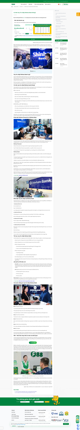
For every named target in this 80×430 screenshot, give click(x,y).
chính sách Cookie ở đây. (21, 424)
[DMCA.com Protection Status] (66, 413)
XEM (47, 401)
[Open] (28, 401)
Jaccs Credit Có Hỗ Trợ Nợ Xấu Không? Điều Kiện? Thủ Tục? (25, 392)
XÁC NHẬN (33, 39)
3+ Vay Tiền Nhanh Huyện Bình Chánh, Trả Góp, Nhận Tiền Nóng (25, 391)
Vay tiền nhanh (32, 342)
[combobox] (25, 401)
